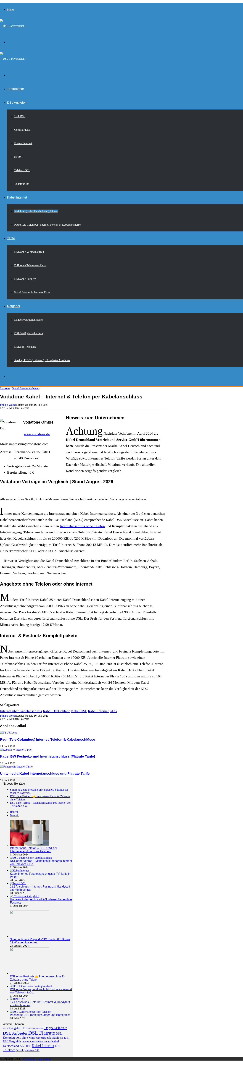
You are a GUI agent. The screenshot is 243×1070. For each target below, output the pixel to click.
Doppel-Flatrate (55, 1028)
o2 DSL (18, 156)
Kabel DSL (79, 711)
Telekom (9, 1050)
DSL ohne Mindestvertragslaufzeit (37, 1037)
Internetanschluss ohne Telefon (82, 526)
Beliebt (14, 811)
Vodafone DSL (22, 183)
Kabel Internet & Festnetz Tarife (32, 292)
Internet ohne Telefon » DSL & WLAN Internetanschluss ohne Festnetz (33, 850)
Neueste (14, 815)
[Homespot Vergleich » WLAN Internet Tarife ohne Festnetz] (24, 896)
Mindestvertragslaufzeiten (28, 319)
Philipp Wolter (8, 404)
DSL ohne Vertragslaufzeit (29, 251)
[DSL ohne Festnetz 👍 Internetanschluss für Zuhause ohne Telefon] (29, 973)
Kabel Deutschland (56, 711)
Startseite (5, 388)
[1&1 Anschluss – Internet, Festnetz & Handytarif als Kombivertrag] (18, 883)
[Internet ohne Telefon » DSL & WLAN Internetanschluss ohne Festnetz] (29, 844)
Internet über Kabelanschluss (21, 711)
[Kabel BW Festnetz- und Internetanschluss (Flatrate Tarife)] (15, 749)
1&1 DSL (19, 116)
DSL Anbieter (16, 102)
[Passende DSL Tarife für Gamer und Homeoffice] (30, 1011)
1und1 (5, 1028)
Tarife (11, 238)
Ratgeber (13, 306)
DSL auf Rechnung (25, 346)
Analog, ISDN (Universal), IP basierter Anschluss (42, 360)
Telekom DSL (22, 170)
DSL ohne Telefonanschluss (30, 265)
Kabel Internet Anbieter (25, 388)
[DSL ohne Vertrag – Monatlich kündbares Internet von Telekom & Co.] (31, 857)
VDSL (20, 1050)
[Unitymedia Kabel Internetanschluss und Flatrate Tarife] (16, 766)
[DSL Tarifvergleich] (12, 25)
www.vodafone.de (37, 434)
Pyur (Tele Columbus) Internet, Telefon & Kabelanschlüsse (47, 224)
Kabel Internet (17, 197)
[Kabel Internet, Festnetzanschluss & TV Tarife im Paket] (19, 870)
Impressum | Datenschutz (37, 1058)
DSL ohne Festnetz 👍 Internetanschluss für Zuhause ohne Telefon (37, 978)
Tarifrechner (15, 89)
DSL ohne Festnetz (25, 278)
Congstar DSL (22, 129)
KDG (113, 711)
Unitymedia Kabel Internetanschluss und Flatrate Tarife (45, 773)
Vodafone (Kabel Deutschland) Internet (36, 211)
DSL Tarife (64, 1038)
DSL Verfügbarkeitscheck (28, 333)
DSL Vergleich (12, 1041)
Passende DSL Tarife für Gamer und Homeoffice (40, 1014)
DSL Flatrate (41, 1033)
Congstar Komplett (36, 1028)
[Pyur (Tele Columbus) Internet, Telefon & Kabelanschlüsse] (8, 732)
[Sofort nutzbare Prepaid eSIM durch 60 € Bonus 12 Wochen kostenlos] (29, 936)
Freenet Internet (23, 143)
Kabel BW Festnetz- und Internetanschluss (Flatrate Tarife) (47, 756)
